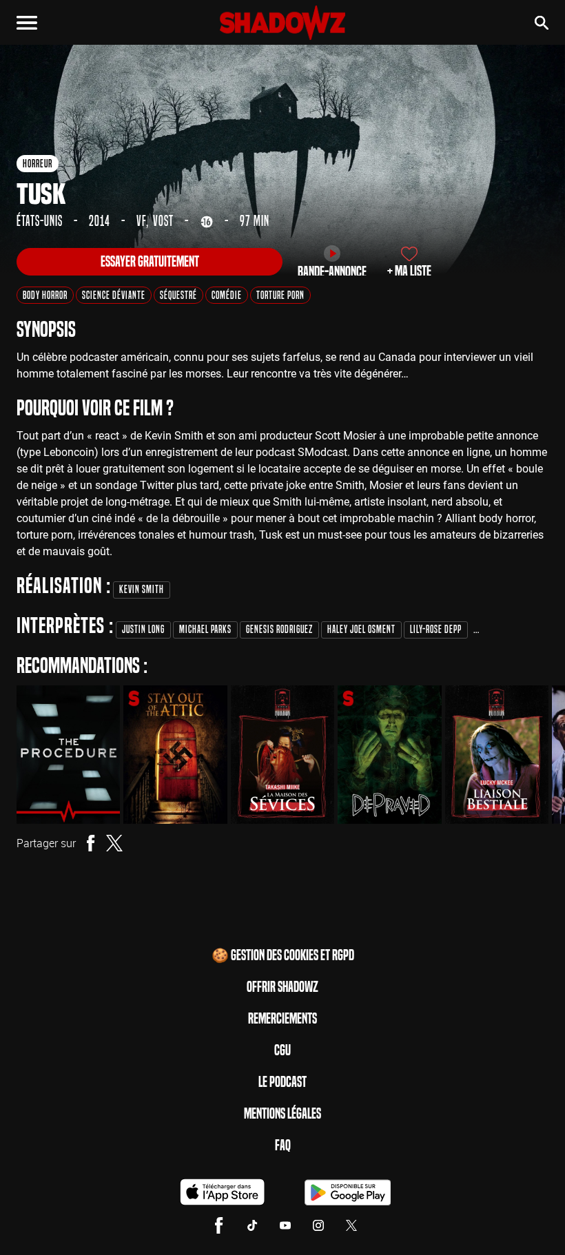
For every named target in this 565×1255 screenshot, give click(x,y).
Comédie (227, 295)
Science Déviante (113, 295)
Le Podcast (282, 1082)
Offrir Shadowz (282, 987)
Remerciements (282, 1018)
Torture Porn (280, 295)
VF (141, 221)
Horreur (37, 163)
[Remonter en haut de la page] (534, 1219)
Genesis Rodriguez (279, 629)
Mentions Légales (282, 1114)
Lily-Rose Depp (436, 629)
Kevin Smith (141, 589)
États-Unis (40, 221)
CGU (282, 1050)
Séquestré (178, 295)
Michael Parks (205, 629)
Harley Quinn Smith (512, 629)
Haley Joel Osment (361, 629)
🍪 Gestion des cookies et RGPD (283, 955)
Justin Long (143, 629)
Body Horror (45, 295)
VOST (163, 221)
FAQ (283, 1145)
